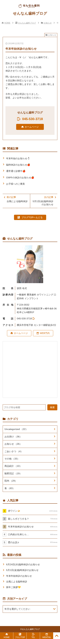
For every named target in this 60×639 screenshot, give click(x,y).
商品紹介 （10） (13, 466)
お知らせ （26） (13, 444)
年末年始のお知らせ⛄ (18, 158)
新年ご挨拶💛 (13, 587)
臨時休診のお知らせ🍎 (18, 164)
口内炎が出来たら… (32, 534)
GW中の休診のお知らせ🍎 (20, 177)
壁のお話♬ (32, 542)
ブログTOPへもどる (32, 217)
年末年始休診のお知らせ (32, 526)
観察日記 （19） (13, 473)
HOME (7, 23)
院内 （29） (10, 480)
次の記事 (43, 201)
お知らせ (48, 23)
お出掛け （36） (13, 436)
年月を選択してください (17, 609)
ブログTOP (20, 637)
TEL (33, 637)
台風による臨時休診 (16, 581)
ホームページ (32, 127)
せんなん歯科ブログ (27, 23)
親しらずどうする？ (32, 518)
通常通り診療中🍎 (15, 171)
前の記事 (17, 199)
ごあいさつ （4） (13, 451)
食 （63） (9, 488)
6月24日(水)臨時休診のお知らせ (23, 564)
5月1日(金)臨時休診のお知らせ (22, 570)
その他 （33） (12, 458)
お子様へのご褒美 (15, 184)
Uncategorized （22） (16, 429)
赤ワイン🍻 (32, 510)
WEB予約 (45, 333)
